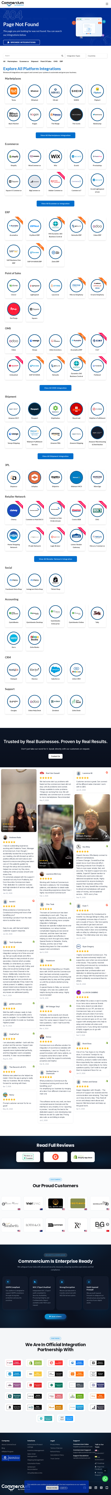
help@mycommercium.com (82, 1447)
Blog (3, 1448)
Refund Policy (55, 1451)
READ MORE (52, 1488)
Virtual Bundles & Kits (34, 1473)
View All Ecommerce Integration (55, 203)
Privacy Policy (55, 1444)
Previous (3, 1203)
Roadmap (100, 1463)
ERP (61, 61)
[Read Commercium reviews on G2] (55, 1157)
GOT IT (63, 1488)
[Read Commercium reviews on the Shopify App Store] (83, 1157)
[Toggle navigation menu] (107, 4)
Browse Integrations (23, 42)
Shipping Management (35, 1460)
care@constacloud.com (81, 1458)
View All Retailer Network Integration (55, 559)
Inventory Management (35, 1450)
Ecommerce (24, 61)
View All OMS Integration (55, 388)
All (4, 61)
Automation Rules (33, 1463)
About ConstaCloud (9, 1444)
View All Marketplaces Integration (56, 135)
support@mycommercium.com (84, 1452)
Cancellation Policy (57, 1455)
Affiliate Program (7, 1451)
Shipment (34, 61)
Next (106, 1203)
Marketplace (12, 61)
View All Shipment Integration (55, 456)
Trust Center (55, 1459)
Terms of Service (56, 1448)
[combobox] (76, 56)
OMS (56, 61)
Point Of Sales (46, 61)
